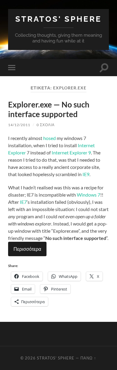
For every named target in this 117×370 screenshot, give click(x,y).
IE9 (85, 174)
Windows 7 (88, 194)
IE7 (23, 202)
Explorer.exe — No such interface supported (48, 109)
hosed (49, 138)
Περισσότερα (27, 249)
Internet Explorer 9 (71, 152)
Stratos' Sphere (58, 18)
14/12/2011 (19, 125)
